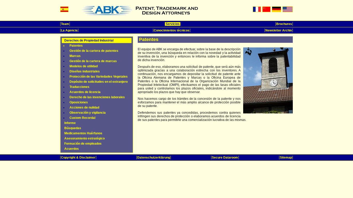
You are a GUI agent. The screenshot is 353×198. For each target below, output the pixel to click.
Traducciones (79, 87)
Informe (70, 123)
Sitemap (286, 157)
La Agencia (69, 30)
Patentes (76, 45)
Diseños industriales (85, 71)
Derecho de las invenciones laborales (97, 97)
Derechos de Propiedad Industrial (88, 40)
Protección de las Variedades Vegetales (99, 76)
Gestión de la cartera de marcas (93, 61)
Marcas (75, 56)
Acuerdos (71, 149)
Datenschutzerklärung (153, 157)
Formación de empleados (83, 143)
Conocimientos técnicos (171, 30)
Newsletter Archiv (278, 30)
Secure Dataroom (225, 157)
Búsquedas (72, 128)
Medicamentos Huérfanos (83, 133)
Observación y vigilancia (88, 112)
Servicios (173, 24)
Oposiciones (79, 102)
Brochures (284, 24)
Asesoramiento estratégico (84, 138)
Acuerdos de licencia (85, 92)
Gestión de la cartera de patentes (94, 51)
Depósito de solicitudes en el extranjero (99, 82)
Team (65, 24)
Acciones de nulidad (84, 107)
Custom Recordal (82, 118)
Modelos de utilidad (84, 66)
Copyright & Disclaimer (78, 157)
